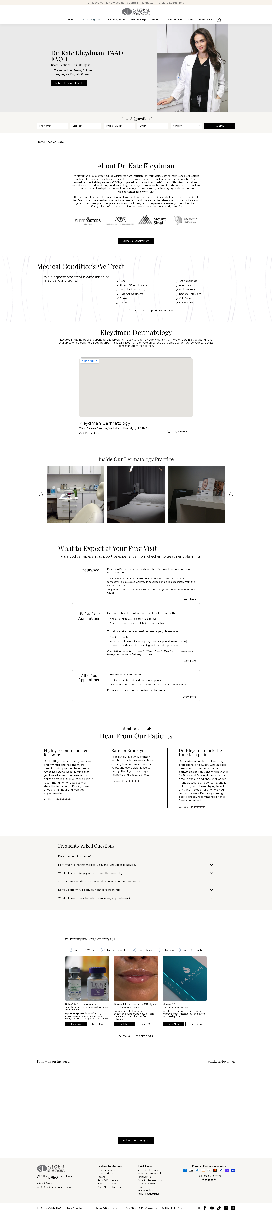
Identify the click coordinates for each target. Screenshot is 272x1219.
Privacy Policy (145, 1190)
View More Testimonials (127, 818)
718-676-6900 (44, 1183)
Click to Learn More (172, 2)
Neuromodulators (108, 1170)
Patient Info (144, 1177)
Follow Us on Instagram (136, 1140)
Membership (138, 19)
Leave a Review (146, 1183)
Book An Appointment (150, 1180)
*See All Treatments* (110, 1187)
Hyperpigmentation (117, 950)
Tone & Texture (146, 950)
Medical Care (55, 142)
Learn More (189, 599)
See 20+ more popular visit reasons (151, 310)
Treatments (68, 19)
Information (175, 19)
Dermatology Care (91, 19)
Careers (141, 1187)
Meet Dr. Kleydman (148, 1170)
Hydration (169, 950)
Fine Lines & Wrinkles (85, 950)
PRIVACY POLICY (73, 1208)
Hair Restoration (107, 1183)
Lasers (101, 1177)
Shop (190, 19)
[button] (219, 21)
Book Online (206, 19)
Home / (42, 142)
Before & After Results (150, 1173)
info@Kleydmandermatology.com (56, 1187)
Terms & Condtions (148, 1194)
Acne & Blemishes (194, 950)
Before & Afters (116, 19)
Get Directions (89, 433)
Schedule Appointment (68, 83)
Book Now (76, 1024)
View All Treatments (136, 1036)
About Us (156, 19)
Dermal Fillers (105, 1173)
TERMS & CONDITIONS (50, 1208)
